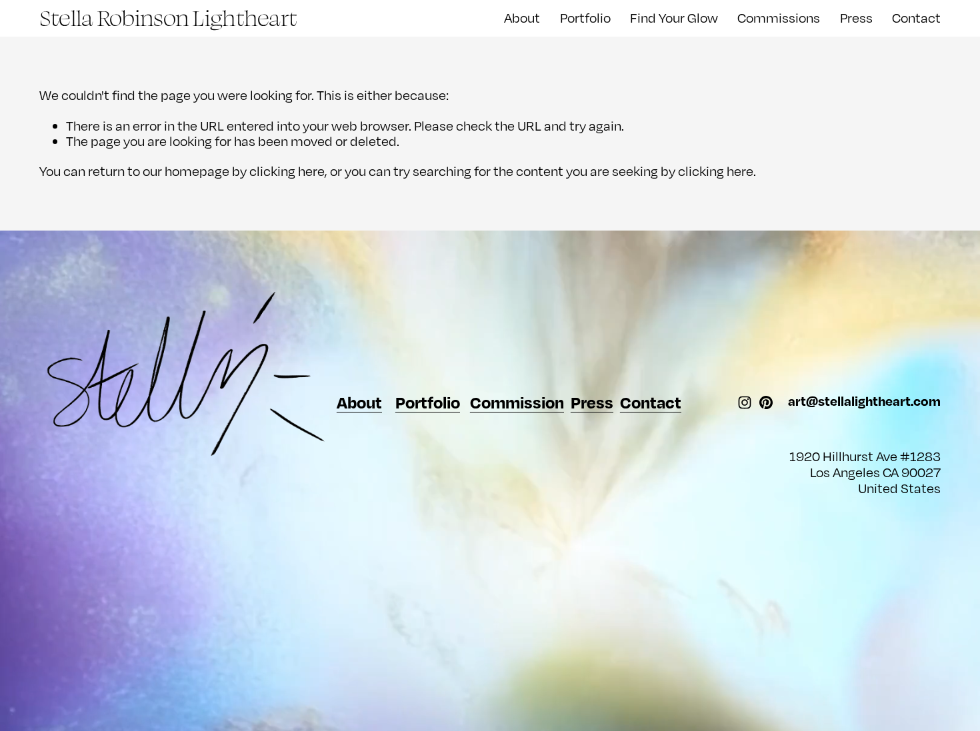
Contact (916, 17)
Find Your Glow (674, 17)
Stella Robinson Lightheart (168, 17)
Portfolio (585, 17)
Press (856, 17)
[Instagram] (744, 402)
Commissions (778, 17)
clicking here (287, 171)
